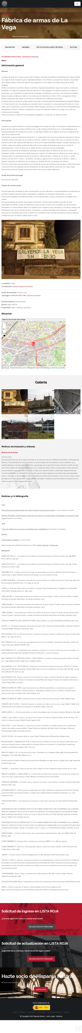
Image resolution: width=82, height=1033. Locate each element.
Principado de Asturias (25, 286)
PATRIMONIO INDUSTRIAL (18, 295)
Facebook (45, 545)
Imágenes (25, 47)
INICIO (15, 1012)
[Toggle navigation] (77, 4)
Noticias (73, 47)
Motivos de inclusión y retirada (50, 47)
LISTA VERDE (31, 1012)
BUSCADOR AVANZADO (54, 1012)
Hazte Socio (41, 989)
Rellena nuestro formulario (41, 927)
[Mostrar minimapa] (63, 364)
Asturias (15, 286)
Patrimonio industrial (33, 295)
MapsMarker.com (18, 367)
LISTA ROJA (22, 1012)
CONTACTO (67, 1012)
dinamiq (59, 1016)
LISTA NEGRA (41, 1012)
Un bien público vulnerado (10, 540)
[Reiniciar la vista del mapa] (4, 335)
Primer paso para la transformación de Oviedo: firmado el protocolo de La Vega (28, 510)
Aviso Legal (50, 1016)
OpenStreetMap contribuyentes (50, 367)
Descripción (10, 47)
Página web (54, 545)
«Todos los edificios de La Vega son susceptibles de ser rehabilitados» (25, 529)
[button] (33, 344)
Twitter (39, 545)
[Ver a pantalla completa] (4, 331)
